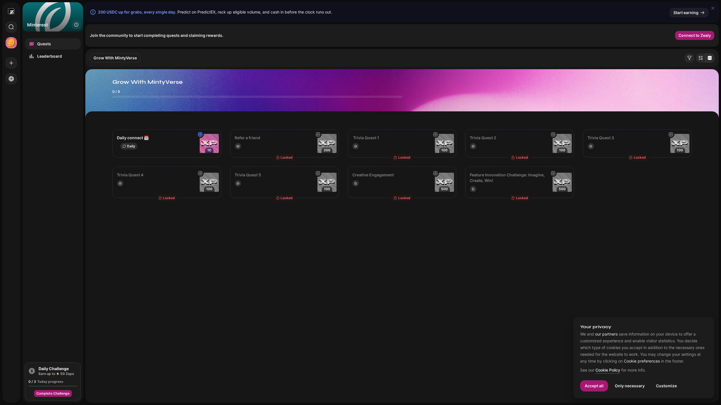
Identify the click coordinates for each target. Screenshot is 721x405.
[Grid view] (700, 57)
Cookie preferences (642, 361)
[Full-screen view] (709, 57)
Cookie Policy (607, 370)
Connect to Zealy (694, 35)
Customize (666, 385)
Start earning (685, 12)
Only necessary (630, 385)
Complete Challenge (53, 393)
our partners (606, 334)
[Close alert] (712, 8)
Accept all (594, 385)
